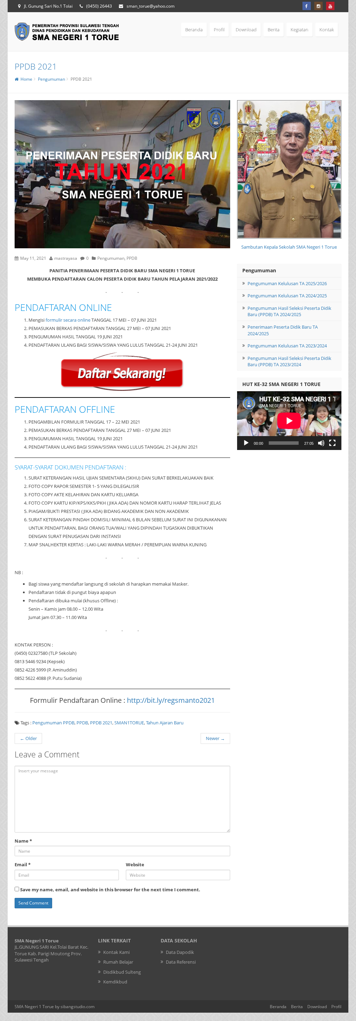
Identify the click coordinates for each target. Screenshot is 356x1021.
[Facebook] (306, 6)
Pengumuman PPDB (53, 722)
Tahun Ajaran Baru (165, 722)
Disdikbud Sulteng (122, 972)
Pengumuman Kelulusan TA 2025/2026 (287, 283)
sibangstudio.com (77, 1006)
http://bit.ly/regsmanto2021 (171, 700)
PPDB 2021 (101, 722)
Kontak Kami (116, 952)
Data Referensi (181, 962)
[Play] (246, 443)
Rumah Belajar (118, 962)
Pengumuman (51, 79)
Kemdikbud (115, 982)
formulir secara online (68, 320)
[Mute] (321, 443)
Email (23, 864)
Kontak (326, 29)
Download (246, 29)
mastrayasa (65, 258)
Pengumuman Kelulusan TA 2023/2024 (287, 346)
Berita (274, 29)
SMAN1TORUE (129, 722)
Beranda (194, 29)
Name (23, 841)
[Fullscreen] (332, 443)
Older (28, 738)
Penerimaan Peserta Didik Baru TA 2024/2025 (283, 330)
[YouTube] (330, 6)
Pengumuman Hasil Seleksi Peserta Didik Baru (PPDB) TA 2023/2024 (289, 361)
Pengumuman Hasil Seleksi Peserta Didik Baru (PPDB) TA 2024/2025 (289, 311)
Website (135, 864)
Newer (215, 738)
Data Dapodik (180, 952)
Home (25, 79)
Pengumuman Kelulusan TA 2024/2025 (287, 295)
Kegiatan (299, 29)
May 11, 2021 (33, 258)
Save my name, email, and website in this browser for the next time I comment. (110, 889)
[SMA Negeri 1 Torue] (67, 31)
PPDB (132, 258)
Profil (219, 29)
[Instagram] (318, 6)
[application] (289, 420)
